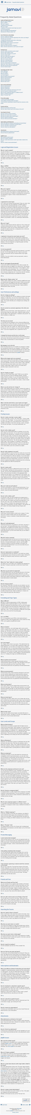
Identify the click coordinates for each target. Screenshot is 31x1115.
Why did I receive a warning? (7, 61)
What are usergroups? (5, 88)
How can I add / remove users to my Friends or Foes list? (12, 109)
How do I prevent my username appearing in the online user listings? (15, 37)
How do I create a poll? (5, 55)
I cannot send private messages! (7, 99)
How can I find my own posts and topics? (9, 118)
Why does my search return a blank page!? (9, 116)
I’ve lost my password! (5, 29)
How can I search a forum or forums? (8, 113)
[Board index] (15, 10)
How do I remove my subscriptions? (8, 127)
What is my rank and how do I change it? (9, 45)
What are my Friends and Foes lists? (8, 107)
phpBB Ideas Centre (5, 1056)
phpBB (18, 352)
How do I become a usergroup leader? (8, 91)
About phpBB (11, 1046)
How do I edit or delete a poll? (7, 57)
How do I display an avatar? (6, 44)
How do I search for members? (7, 117)
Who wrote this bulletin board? (7, 137)
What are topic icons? (5, 81)
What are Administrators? (6, 85)
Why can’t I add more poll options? (8, 56)
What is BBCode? (4, 71)
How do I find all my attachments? (7, 132)
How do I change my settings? (7, 36)
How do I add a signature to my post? (8, 53)
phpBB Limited (8, 1043)
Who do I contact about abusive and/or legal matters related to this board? (14, 140)
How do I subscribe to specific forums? (8, 125)
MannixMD (19, 1108)
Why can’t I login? (4, 26)
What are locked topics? (6, 80)
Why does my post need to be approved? (9, 65)
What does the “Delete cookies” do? (8, 31)
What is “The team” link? (6, 95)
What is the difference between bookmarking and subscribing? (13, 123)
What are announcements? (6, 77)
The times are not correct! (6, 38)
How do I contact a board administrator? (9, 142)
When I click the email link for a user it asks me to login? (12, 46)
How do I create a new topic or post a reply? (10, 51)
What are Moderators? (5, 87)
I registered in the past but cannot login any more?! (11, 28)
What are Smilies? (4, 73)
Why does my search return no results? (9, 114)
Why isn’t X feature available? (7, 138)
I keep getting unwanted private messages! (9, 100)
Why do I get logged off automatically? (8, 30)
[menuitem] (24, 1104)
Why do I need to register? (6, 21)
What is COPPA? (4, 22)
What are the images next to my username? (9, 42)
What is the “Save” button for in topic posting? (10, 64)
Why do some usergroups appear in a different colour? (12, 92)
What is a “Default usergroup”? (7, 93)
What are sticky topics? (5, 78)
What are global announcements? (8, 76)
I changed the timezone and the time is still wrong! (11, 40)
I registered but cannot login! (6, 25)
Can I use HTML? (4, 72)
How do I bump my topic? (6, 66)
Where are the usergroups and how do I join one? (11, 89)
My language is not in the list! (7, 41)
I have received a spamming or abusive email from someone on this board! (14, 103)
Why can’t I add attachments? (7, 60)
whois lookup (3, 1070)
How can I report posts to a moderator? (9, 62)
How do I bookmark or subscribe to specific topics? (11, 124)
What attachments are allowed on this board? (10, 131)
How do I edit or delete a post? (7, 52)
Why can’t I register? (5, 24)
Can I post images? (5, 75)
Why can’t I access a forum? (6, 58)
